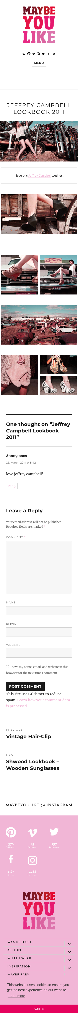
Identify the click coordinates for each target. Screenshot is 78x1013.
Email (11, 623)
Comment (16, 537)
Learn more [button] (16, 996)
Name (11, 602)
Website (13, 644)
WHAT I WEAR (19, 958)
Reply (12, 486)
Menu (39, 63)
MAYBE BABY (18, 975)
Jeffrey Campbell (39, 175)
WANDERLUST (19, 942)
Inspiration (19, 966)
